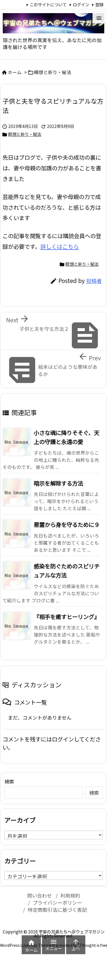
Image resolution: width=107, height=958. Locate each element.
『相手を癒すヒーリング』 (67, 616)
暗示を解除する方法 (58, 483)
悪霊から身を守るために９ (67, 524)
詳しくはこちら (59, 246)
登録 (99, 4)
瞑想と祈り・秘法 (52, 72)
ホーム (15, 72)
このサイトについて (48, 4)
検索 (9, 781)
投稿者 (94, 281)
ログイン (81, 4)
